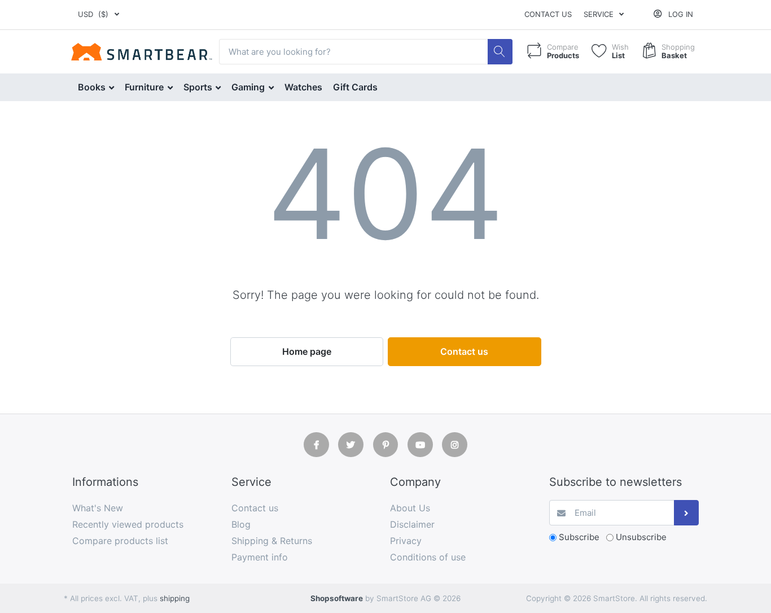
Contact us (548, 14)
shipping (175, 598)
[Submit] (686, 512)
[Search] (500, 51)
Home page (306, 351)
